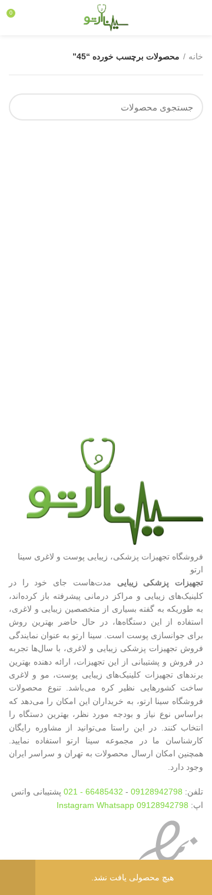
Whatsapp (115, 805)
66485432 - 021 (93, 791)
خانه (195, 56)
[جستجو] (24, 106)
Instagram (77, 805)
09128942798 (157, 791)
